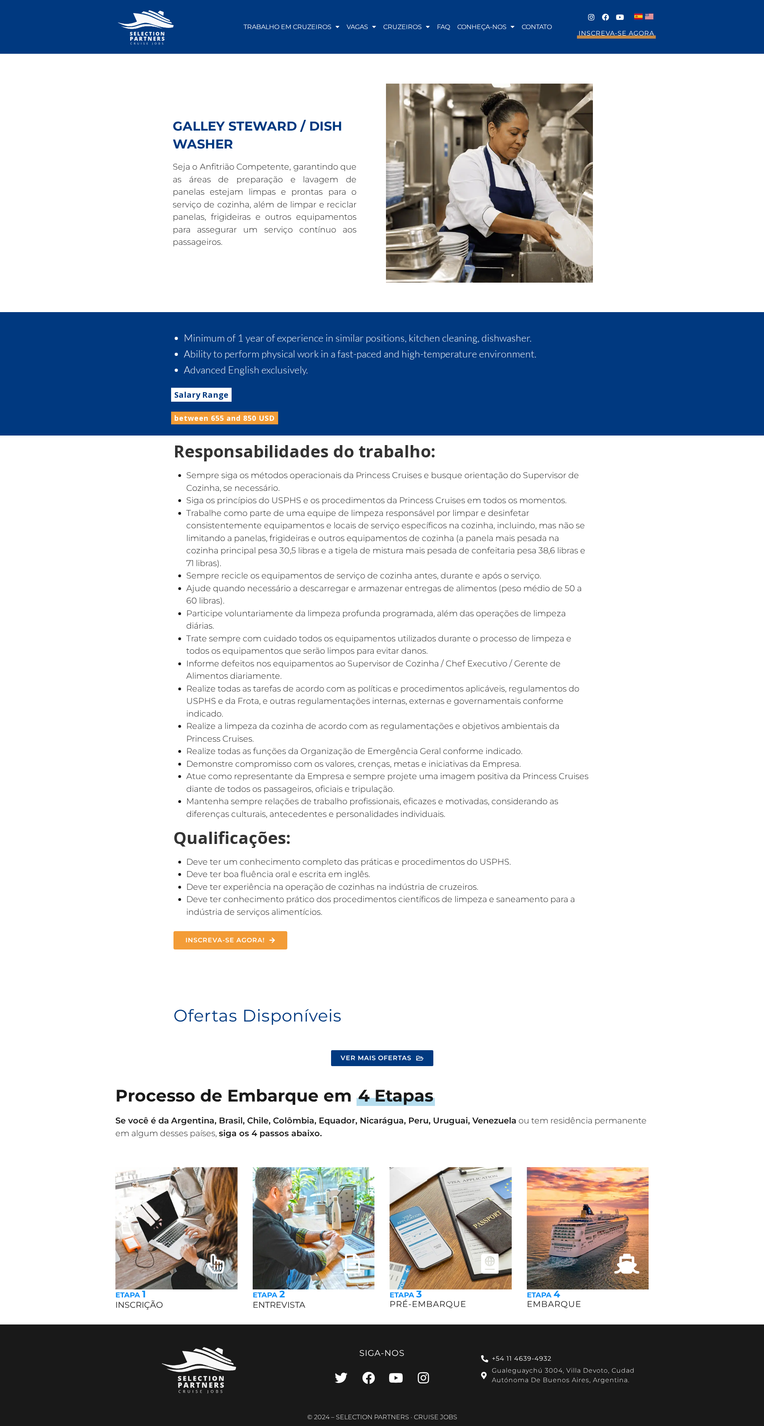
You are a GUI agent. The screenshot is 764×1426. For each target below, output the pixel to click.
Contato (537, 27)
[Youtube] (620, 17)
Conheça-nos (482, 27)
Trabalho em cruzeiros (287, 27)
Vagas (357, 27)
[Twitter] (341, 1378)
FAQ (443, 27)
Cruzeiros (402, 27)
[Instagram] (591, 17)
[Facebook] (605, 17)
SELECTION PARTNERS (372, 1417)
